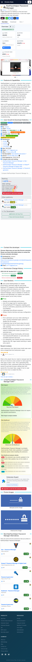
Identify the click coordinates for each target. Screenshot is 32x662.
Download (13, 22)
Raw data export (5, 632)
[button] (2, 2)
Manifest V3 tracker (21, 625)
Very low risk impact (12, 136)
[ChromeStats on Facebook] (5, 654)
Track (12, 26)
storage (5, 141)
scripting (5, 144)
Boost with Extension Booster (16, 217)
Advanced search (21, 620)
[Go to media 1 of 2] (15, 77)
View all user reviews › (7, 377)
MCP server (4, 629)
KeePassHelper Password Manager (14, 200)
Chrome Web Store (7, 29)
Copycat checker (21, 623)
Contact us (3, 646)
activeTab (5, 143)
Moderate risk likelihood (8, 137)
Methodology (4, 642)
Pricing (18, 618)
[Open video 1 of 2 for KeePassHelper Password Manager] (16, 67)
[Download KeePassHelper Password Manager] (9, 45)
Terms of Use (4, 648)
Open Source (4, 124)
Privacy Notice (4, 651)
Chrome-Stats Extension (7, 620)
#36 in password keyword (9, 186)
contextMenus (6, 146)
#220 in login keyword (8, 191)
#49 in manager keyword (8, 188)
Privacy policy (10, 152)
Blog (2, 644)
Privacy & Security (12, 10)
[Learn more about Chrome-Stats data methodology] (19, 155)
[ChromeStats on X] (8, 654)
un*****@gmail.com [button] (11, 150)
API (2, 627)
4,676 (7, 181)
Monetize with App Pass (17, 214)
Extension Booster (5, 625)
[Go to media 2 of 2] (17, 77)
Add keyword (20, 632)
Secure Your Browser (12, 484)
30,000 (8, 128)
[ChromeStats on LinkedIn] (2, 654)
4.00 (13, 130)
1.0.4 (9, 132)
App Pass (3, 618)
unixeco (4, 10)
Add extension (20, 629)
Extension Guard (5, 623)
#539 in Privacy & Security (8, 185)
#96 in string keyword (7, 189)
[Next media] (29, 67)
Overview (5, 22)
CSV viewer (19, 627)
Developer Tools (26, 122)
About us (3, 639)
